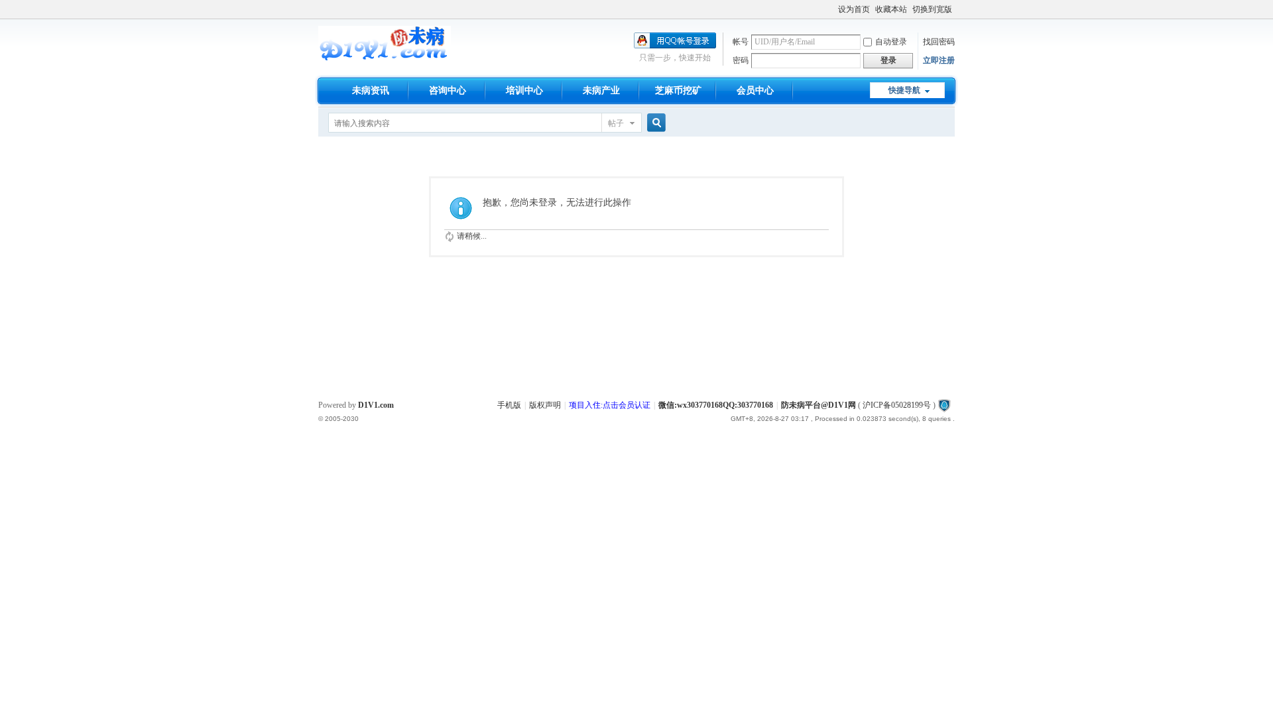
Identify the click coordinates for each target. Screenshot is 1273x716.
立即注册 (939, 60)
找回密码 (939, 41)
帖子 (616, 123)
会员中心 (755, 90)
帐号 (741, 41)
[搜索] (654, 123)
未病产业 (601, 90)
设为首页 (854, 9)
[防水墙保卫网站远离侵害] (944, 405)
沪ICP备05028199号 (897, 405)
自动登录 (891, 41)
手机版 (509, 405)
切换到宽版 (932, 9)
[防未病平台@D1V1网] (384, 59)
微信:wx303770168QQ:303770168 (715, 405)
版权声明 (545, 405)
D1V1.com (376, 405)
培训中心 (524, 90)
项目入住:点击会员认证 (609, 405)
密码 (741, 60)
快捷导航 (904, 90)
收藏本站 (891, 9)
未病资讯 (370, 90)
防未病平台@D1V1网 (818, 405)
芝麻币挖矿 (678, 90)
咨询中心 (447, 90)
